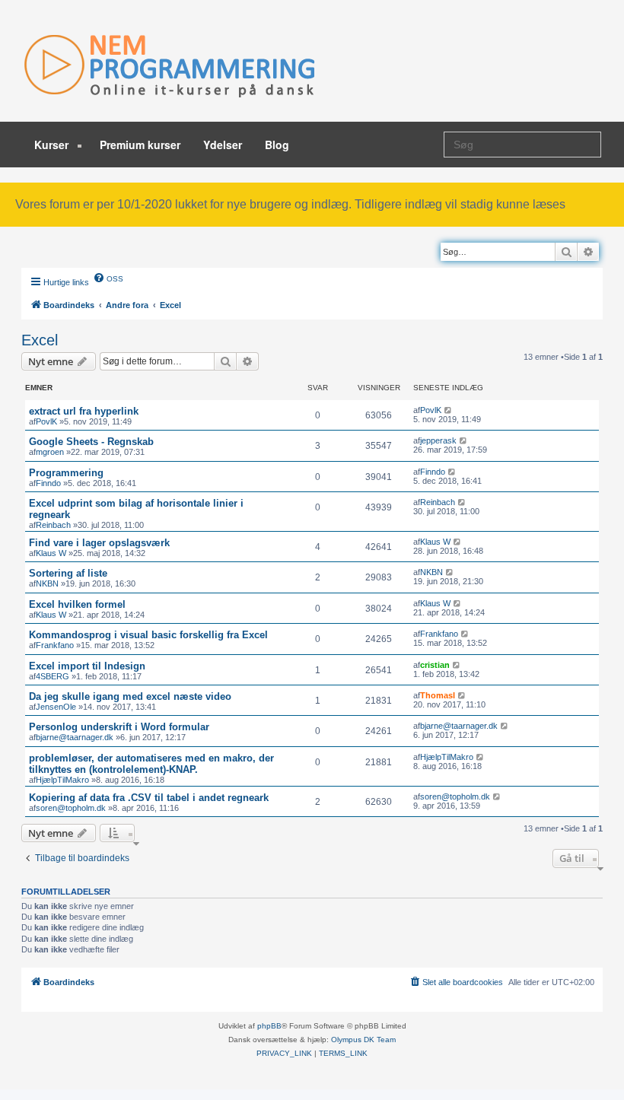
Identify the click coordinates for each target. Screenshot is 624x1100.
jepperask (438, 440)
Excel (39, 340)
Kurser (53, 144)
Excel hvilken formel (77, 604)
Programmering (66, 472)
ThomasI (437, 695)
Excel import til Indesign (87, 666)
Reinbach (53, 524)
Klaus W (51, 553)
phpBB (269, 1026)
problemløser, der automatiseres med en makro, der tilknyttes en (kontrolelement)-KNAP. (151, 763)
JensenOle (56, 706)
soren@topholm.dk (71, 807)
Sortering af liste (68, 573)
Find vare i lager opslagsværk (99, 542)
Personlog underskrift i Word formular (119, 727)
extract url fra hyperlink (83, 411)
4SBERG (52, 676)
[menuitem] (108, 277)
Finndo (48, 483)
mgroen (50, 451)
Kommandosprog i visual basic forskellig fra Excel (148, 635)
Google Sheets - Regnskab (91, 441)
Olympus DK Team (363, 1039)
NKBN (47, 583)
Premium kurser (140, 144)
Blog (277, 144)
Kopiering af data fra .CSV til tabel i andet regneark (149, 797)
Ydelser (222, 144)
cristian (435, 664)
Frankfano (55, 645)
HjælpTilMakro (62, 779)
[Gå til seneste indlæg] (449, 410)
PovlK (46, 421)
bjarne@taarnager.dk (74, 737)
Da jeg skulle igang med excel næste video (130, 696)
